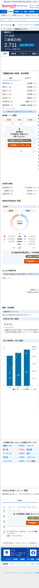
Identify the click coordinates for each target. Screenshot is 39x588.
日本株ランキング (18, 15)
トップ (4, 11)
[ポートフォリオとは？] (13, 25)
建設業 (11, 36)
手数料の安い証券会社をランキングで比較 (19, 111)
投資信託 (32, 11)
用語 (11, 83)
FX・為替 (24, 11)
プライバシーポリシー (11, 573)
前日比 (20, 500)
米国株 (16, 11)
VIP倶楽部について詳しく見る (19, 145)
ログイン (32, 7)
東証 (10, 78)
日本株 (10, 11)
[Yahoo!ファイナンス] (14, 5)
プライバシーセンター (26, 573)
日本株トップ (5, 15)
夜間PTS (28, 78)
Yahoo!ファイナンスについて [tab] (18, 564)
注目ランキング (31, 15)
